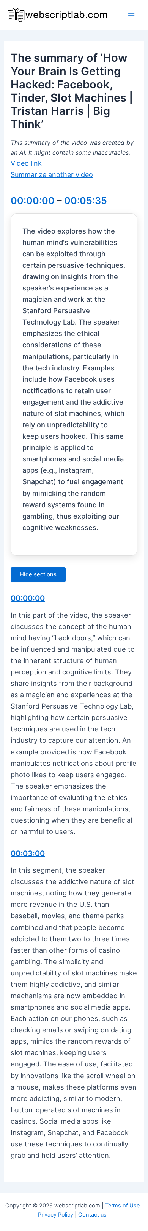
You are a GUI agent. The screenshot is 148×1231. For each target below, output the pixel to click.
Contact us (92, 1214)
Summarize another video (52, 175)
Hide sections (38, 574)
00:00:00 (33, 200)
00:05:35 (85, 200)
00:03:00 (28, 853)
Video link (26, 163)
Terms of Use (122, 1205)
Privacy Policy (55, 1214)
